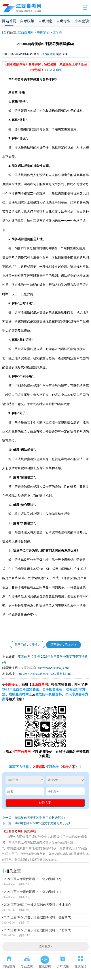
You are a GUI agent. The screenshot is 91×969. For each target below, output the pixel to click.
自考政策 (27, 21)
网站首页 (9, 21)
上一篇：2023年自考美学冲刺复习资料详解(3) (33, 817)
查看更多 (45, 946)
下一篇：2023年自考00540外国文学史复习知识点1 (36, 823)
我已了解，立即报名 (27, 644)
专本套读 (82, 21)
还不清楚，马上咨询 (63, 644)
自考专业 (63, 21)
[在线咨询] (45, 958)
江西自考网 (25, 32)
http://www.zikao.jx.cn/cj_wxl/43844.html (44, 673)
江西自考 (24, 656)
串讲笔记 (43, 32)
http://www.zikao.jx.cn (53, 668)
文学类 (57, 32)
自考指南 (45, 21)
